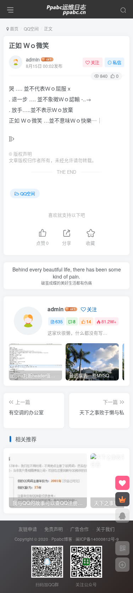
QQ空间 (31, 29)
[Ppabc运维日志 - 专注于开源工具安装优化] (67, 8)
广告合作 (79, 528)
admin (33, 59)
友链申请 (27, 528)
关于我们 (105, 528)
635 (59, 321)
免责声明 (53, 528)
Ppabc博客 (61, 539)
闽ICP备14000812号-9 (97, 539)
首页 (13, 29)
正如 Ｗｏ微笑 (29, 45)
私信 (117, 62)
